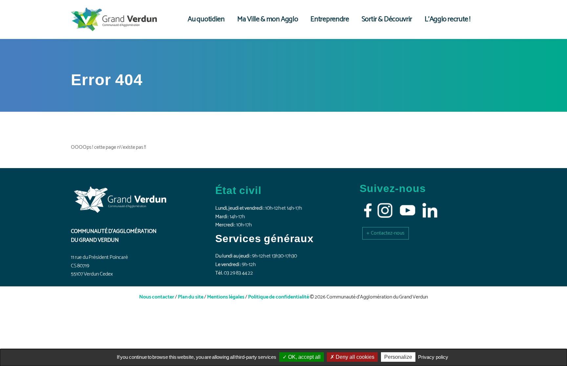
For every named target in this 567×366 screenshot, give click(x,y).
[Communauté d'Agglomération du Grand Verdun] (114, 19)
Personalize (398, 357)
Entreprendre (329, 19)
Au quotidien (206, 19)
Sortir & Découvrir (387, 19)
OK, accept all (304, 357)
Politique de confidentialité (278, 297)
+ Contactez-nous (386, 233)
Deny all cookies (354, 357)
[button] (385, 233)
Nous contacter (156, 297)
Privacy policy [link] (433, 357)
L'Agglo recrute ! (448, 19)
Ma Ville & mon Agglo (267, 19)
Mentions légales (225, 297)
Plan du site (190, 297)
